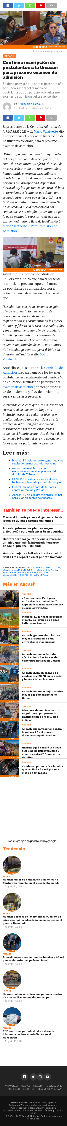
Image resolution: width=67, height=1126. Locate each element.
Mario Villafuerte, (46, 131)
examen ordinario (47, 570)
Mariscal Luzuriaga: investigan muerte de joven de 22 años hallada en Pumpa (33, 519)
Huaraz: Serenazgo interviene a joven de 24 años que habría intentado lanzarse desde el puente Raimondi (32, 542)
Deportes (28, 1089)
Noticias (23, 575)
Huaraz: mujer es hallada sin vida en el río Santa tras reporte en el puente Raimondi (33, 555)
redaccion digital (30, 103)
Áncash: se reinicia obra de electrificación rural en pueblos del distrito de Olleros (34, 471)
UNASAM (44, 575)
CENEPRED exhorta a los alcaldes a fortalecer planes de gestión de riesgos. (37, 480)
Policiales (14, 1089)
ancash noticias (50, 567)
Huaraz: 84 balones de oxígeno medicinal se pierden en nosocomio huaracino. (38, 461)
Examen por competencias (18, 572)
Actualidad (11, 1086)
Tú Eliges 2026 (53, 1086)
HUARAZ (38, 572)
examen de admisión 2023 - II (19, 570)
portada (33, 575)
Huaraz (25, 1086)
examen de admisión (18, 387)
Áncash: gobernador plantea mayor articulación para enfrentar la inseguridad (33, 530)
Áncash (35, 567)
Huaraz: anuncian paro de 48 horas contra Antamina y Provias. (34, 488)
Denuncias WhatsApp (50, 1089)
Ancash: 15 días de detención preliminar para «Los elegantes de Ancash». (37, 496)
